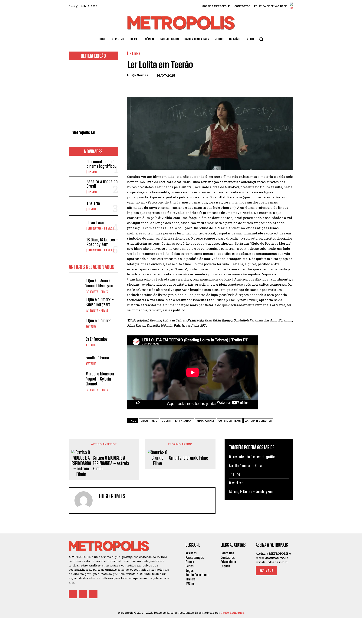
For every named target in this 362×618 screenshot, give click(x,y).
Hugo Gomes (137, 75)
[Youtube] (93, 594)
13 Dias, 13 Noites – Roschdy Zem (102, 242)
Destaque (90, 326)
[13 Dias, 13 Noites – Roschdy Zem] (76, 244)
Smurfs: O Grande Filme (188, 458)
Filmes (135, 53)
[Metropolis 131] (93, 96)
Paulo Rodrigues (232, 612)
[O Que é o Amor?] (76, 323)
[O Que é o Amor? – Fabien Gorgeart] (76, 304)
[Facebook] (131, 84)
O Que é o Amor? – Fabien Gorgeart (99, 302)
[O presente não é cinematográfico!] (76, 166)
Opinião (92, 171)
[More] (166, 84)
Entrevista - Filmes (100, 228)
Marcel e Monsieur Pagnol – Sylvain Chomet (99, 378)
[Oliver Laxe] (76, 225)
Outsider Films (229, 420)
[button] (260, 38)
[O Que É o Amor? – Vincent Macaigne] (76, 285)
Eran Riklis (149, 420)
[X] (139, 84)
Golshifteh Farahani (177, 420)
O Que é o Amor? (97, 320)
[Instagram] (83, 594)
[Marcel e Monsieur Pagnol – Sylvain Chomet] (76, 378)
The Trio (93, 203)
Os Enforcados (96, 339)
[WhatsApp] (157, 84)
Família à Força (97, 357)
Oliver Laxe (95, 222)
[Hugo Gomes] (85, 500)
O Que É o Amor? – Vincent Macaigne (99, 283)
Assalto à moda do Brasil (102, 184)
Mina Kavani (205, 420)
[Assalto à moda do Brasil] (76, 186)
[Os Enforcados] (76, 341)
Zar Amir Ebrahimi (258, 420)
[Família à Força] (76, 360)
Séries (92, 209)
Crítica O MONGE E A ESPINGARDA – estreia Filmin (111, 463)
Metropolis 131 (83, 132)
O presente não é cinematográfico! (101, 164)
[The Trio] (76, 206)
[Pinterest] (148, 84)
